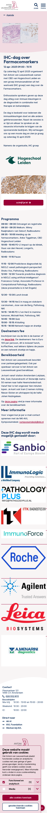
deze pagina (11, 401)
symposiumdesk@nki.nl (31, 422)
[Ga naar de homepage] (19, 745)
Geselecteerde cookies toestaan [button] (20, 806)
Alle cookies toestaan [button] (20, 797)
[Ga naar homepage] (9, 5)
